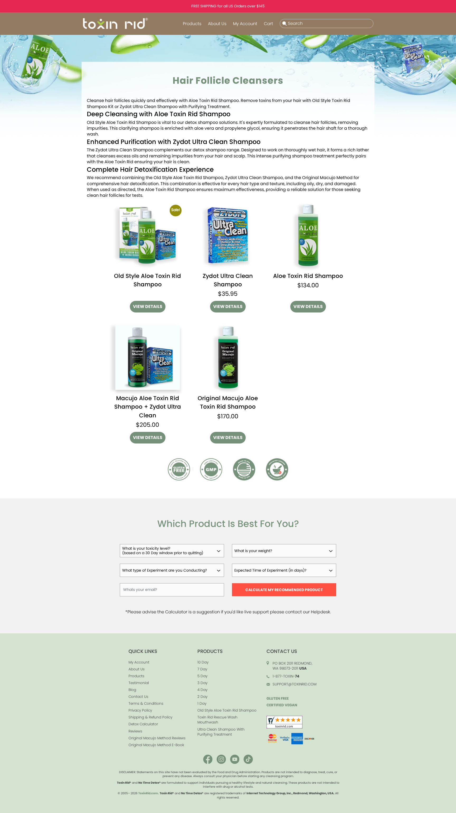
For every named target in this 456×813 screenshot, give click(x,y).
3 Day (202, 682)
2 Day (202, 696)
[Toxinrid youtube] (234, 758)
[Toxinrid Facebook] (207, 758)
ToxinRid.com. (148, 793)
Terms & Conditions (146, 703)
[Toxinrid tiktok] (248, 758)
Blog (132, 689)
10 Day (202, 662)
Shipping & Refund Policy (150, 717)
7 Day (202, 669)
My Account (245, 24)
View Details (147, 306)
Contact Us (138, 696)
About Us (217, 24)
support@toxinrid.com (294, 684)
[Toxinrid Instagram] (221, 758)
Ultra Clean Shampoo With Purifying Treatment (221, 732)
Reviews (135, 731)
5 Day (202, 676)
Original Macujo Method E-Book (156, 744)
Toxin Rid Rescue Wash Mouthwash (217, 720)
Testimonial (139, 682)
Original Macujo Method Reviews (157, 738)
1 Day (201, 703)
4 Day (202, 689)
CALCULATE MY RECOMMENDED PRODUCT (284, 589)
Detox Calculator (143, 724)
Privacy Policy (140, 710)
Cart (268, 24)
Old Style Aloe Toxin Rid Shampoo (226, 710)
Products (192, 24)
